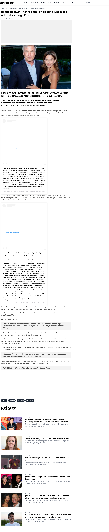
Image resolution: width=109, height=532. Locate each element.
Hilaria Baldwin (29, 400)
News (43, 2)
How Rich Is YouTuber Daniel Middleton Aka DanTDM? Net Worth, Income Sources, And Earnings (48, 516)
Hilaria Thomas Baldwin (19, 191)
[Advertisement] (36, 31)
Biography (34, 2)
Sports (56, 2)
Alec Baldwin (21, 400)
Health (73, 2)
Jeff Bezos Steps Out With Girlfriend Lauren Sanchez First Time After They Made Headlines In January (47, 497)
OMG (49, 2)
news (7, 8)
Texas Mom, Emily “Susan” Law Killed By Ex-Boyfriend (47, 438)
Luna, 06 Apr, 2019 (7, 19)
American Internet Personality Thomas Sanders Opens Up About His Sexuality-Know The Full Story (46, 420)
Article (64, 2)
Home (25, 2)
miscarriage (12, 400)
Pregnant (4, 400)
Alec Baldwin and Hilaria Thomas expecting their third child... (30, 368)
